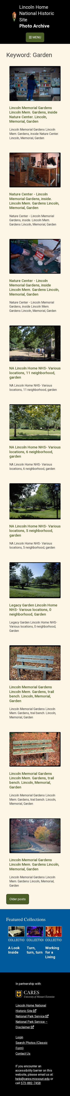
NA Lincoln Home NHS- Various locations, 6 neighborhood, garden (35, 452)
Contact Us (23, 1053)
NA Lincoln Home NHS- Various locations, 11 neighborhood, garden (35, 373)
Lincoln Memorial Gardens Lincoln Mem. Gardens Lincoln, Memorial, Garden (34, 864)
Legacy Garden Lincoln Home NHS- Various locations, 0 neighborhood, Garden (33, 609)
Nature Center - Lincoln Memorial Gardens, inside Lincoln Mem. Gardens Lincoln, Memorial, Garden (34, 288)
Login (19, 1037)
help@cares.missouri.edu (32, 1079)
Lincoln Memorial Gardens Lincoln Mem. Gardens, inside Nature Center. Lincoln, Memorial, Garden (33, 115)
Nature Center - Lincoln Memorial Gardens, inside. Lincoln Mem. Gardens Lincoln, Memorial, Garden (34, 201)
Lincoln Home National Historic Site (36, 13)
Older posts (18, 899)
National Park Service (31, 1016)
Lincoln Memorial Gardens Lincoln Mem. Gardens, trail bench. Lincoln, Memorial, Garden (31, 694)
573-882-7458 (31, 1083)
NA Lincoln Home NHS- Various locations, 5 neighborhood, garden (35, 531)
